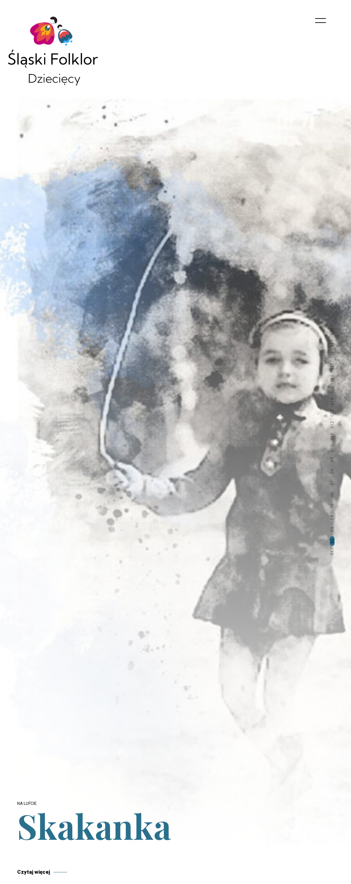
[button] (332, 863)
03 (332, 529)
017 (332, 366)
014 (332, 401)
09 (332, 459)
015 (332, 389)
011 (332, 436)
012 (332, 424)
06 (332, 494)
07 (332, 482)
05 (332, 506)
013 (332, 413)
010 (332, 448)
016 (332, 378)
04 (332, 517)
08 (332, 471)
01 (332, 552)
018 (332, 354)
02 (332, 541)
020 (332, 331)
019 (332, 343)
